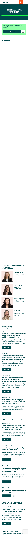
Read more (6, 347)
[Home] (4, 2)
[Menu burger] (26, 2)
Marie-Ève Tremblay (17, 311)
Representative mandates (11, 502)
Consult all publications (7, 328)
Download (12, 31)
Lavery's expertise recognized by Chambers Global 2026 (13, 449)
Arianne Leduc (18, 273)
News (3, 420)
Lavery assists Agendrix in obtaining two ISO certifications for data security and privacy (14, 511)
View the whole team (7, 268)
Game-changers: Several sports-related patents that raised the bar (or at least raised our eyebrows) (13, 357)
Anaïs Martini (18, 285)
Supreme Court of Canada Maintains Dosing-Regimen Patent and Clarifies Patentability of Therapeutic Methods (14, 335)
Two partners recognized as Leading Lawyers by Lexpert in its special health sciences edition (14, 470)
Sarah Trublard (19, 298)
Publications (6, 326)
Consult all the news (14, 420)
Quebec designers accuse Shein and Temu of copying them (14, 491)
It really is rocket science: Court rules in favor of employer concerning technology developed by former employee (13, 379)
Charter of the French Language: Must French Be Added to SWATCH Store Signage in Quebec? (13, 401)
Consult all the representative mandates (12, 503)
